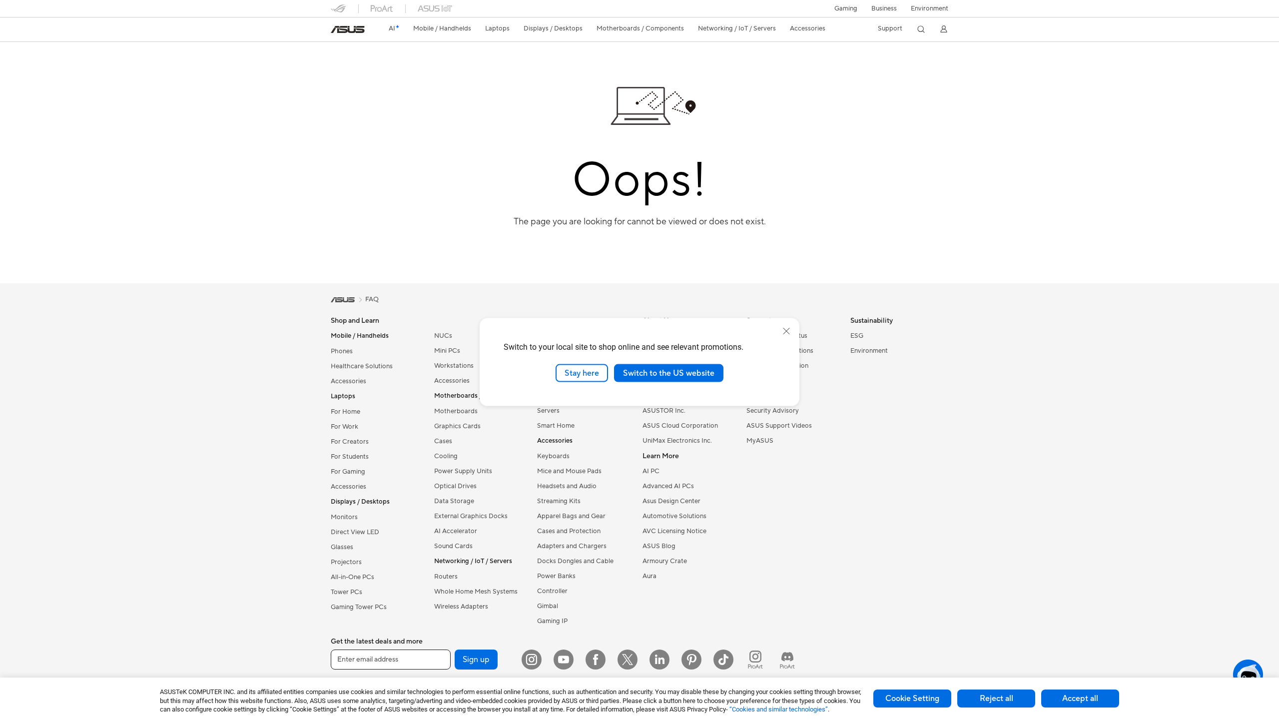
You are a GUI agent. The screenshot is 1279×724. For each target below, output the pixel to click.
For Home (345, 412)
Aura (649, 576)
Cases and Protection (569, 531)
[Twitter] (628, 660)
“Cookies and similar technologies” (778, 709)
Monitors (344, 517)
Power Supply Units (463, 471)
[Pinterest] (691, 660)
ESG (856, 336)
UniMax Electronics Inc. (677, 441)
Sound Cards (453, 546)
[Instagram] (532, 660)
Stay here (582, 373)
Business (884, 8)
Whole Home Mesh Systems (476, 592)
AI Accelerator (455, 531)
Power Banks (556, 576)
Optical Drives (455, 486)
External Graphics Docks (471, 516)
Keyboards (553, 456)
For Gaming (348, 472)
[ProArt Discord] (787, 660)
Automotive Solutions (674, 516)
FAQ (372, 299)
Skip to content (337, 30)
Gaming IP (552, 621)
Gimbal (547, 606)
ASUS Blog (658, 546)
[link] (348, 29)
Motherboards (456, 411)
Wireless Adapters (461, 607)
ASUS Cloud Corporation (680, 426)
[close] (786, 331)
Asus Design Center (671, 501)
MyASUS (759, 441)
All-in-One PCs (352, 577)
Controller (552, 591)
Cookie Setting (912, 699)
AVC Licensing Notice (674, 531)
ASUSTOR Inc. (663, 411)
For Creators (350, 442)
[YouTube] (564, 660)
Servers (548, 411)
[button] (845, 8)
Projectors (346, 562)
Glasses (342, 547)
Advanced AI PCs (668, 486)
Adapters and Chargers (572, 546)
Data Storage (454, 501)
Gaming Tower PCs (359, 607)
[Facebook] (596, 660)
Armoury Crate (664, 561)
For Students (350, 457)
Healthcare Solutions (362, 366)
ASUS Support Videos (779, 426)
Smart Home (556, 426)
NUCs (443, 336)
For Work (344, 427)
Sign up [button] (476, 660)
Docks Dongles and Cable (575, 561)
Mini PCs (447, 351)
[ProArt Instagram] (755, 660)
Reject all (996, 699)
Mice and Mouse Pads (569, 471)
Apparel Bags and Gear (571, 516)
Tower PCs (346, 592)
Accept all (1080, 699)
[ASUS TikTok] (723, 660)
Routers (446, 577)
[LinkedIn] (659, 660)
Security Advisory (772, 411)
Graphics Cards (457, 426)
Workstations (454, 366)
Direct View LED (355, 532)
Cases (443, 441)
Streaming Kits (559, 501)
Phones (342, 351)
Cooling (446, 456)
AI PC (650, 471)
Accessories (348, 381)
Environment (929, 8)
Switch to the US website (668, 373)
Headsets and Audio (567, 486)
